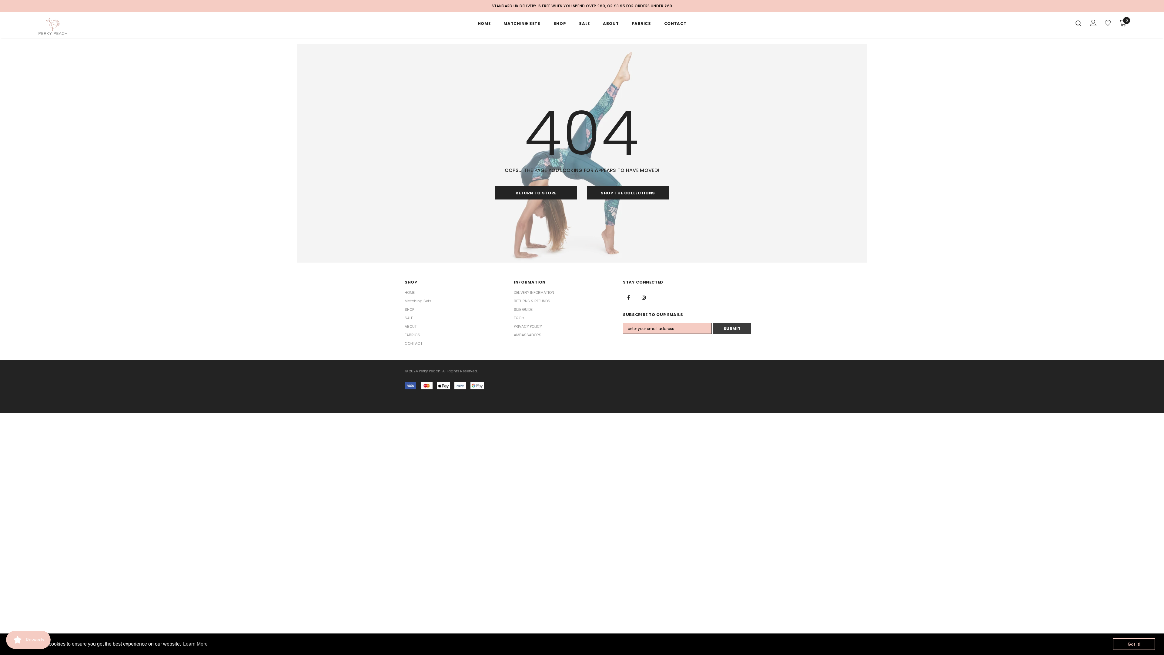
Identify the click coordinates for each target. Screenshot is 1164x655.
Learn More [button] (195, 644)
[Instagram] (643, 297)
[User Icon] (1093, 23)
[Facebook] (628, 297)
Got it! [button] (1134, 644)
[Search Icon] (1078, 23)
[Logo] (72, 27)
